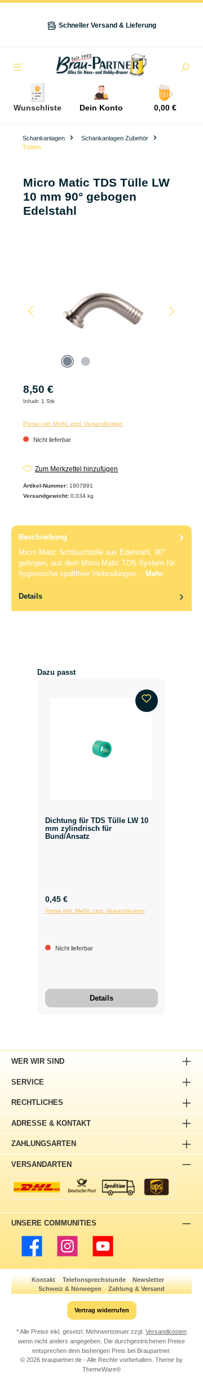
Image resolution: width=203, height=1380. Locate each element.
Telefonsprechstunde (94, 1279)
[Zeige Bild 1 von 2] (67, 361)
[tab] (101, 555)
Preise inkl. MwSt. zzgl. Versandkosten (73, 424)
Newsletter (148, 1279)
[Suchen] (185, 68)
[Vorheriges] (31, 311)
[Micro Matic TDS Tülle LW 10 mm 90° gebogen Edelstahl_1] (101, 310)
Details (101, 998)
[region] (101, 310)
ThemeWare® (101, 1369)
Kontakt (43, 1279)
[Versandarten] (92, 1187)
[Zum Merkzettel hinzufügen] (146, 700)
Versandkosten (166, 1331)
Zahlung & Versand (136, 1288)
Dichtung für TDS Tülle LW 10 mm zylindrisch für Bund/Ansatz (96, 829)
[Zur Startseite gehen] (101, 65)
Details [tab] (30, 596)
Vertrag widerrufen (101, 1310)
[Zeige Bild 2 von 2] (85, 361)
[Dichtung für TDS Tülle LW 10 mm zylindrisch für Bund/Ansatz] (101, 748)
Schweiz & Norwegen (70, 1288)
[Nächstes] (171, 311)
